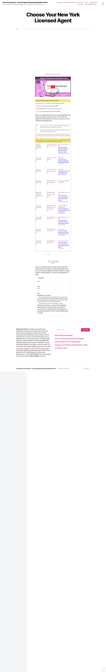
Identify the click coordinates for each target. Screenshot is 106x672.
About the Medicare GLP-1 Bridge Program (67, 342)
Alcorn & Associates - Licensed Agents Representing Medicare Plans (25, 2)
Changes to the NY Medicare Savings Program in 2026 (71, 345)
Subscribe (85, 329)
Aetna (59, 180)
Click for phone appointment (52, 145)
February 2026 (49, 108)
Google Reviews (93, 2)
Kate (46, 103)
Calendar (80, 4)
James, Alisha (38, 205)
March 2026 (38, 106)
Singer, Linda (38, 229)
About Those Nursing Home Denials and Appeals (69, 338)
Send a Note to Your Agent (53, 74)
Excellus (63, 144)
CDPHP (59, 144)
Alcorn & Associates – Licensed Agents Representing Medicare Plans (38, 368)
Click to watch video (44, 125)
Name (39, 281)
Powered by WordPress (63, 368)
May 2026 (38, 103)
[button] (1, 638)
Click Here (43, 356)
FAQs (86, 2)
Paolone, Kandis (39, 217)
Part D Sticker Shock (61, 348)
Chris (43, 103)
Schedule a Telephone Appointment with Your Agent (70, 2)
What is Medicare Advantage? (64, 335)
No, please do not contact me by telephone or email (50, 303)
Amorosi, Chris (38, 157)
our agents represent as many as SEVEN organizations (32, 348)
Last (38, 288)
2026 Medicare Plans (90, 4)
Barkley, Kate (38, 169)
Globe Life (67, 144)
